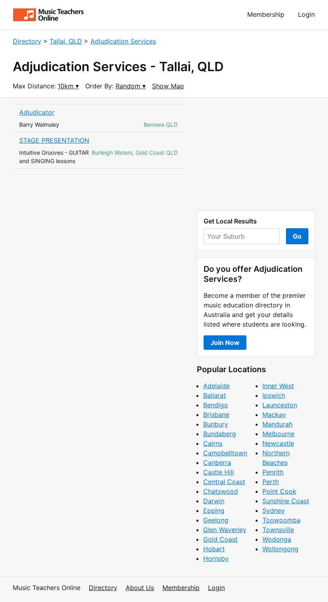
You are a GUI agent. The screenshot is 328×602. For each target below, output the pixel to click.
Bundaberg (219, 434)
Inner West (278, 386)
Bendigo (215, 405)
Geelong (215, 520)
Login (306, 14)
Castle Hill (218, 472)
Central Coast (224, 482)
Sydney (273, 510)
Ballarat (214, 395)
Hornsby (216, 558)
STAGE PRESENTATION (54, 140)
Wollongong (280, 549)
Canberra (217, 462)
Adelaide (216, 386)
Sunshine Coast (285, 501)
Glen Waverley (224, 530)
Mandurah (277, 424)
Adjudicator (36, 112)
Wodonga (276, 539)
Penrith (273, 472)
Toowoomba (281, 520)
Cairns (212, 443)
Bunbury (215, 424)
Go (297, 236)
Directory (27, 41)
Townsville (278, 530)
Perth (270, 482)
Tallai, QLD (66, 41)
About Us (140, 588)
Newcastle (278, 443)
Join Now (225, 343)
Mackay (274, 415)
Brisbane (216, 415)
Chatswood (220, 491)
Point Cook (279, 491)
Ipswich (273, 395)
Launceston (279, 405)
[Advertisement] (256, 154)
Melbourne (278, 434)
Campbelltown (225, 453)
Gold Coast (220, 539)
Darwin (213, 501)
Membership (265, 14)
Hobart (214, 549)
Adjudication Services (123, 41)
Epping (213, 510)
